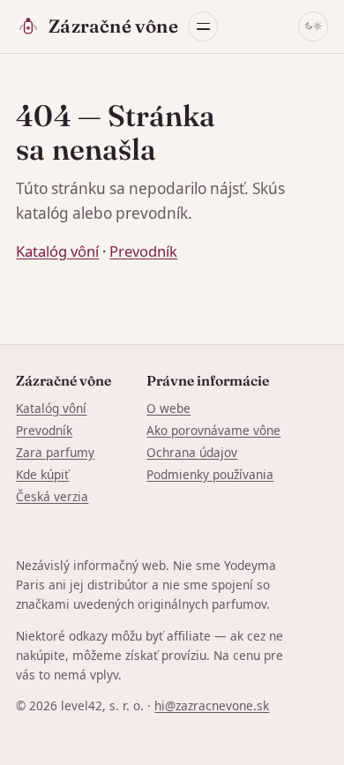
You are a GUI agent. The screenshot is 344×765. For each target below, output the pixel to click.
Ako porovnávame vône (213, 430)
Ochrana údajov (191, 452)
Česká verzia (52, 496)
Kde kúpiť (42, 474)
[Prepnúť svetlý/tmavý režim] (313, 26)
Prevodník (143, 251)
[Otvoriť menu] (203, 26)
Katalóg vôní (57, 251)
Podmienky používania (209, 474)
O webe (168, 408)
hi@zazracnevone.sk (211, 705)
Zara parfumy (55, 452)
